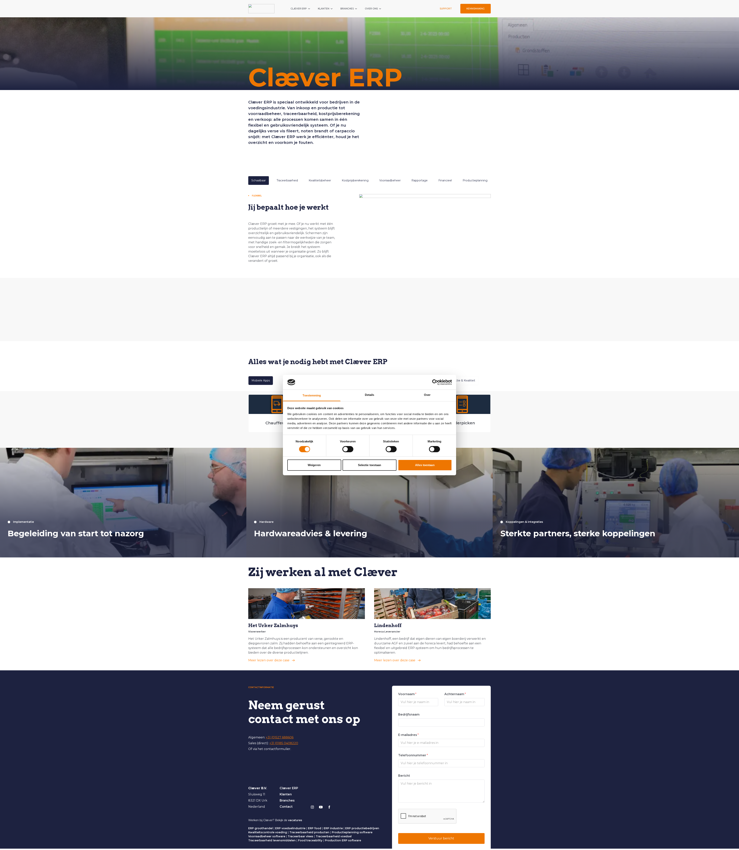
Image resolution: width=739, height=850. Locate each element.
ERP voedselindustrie (290, 828)
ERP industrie (333, 828)
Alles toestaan (424, 465)
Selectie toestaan (369, 465)
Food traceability (310, 840)
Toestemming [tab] (312, 395)
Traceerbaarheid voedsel (334, 836)
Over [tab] (427, 394)
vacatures (295, 820)
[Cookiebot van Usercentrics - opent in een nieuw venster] (435, 382)
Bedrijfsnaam (409, 714)
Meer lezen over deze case (268, 660)
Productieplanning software (352, 832)
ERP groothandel (260, 828)
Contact (286, 806)
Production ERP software (343, 840)
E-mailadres (408, 735)
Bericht (404, 775)
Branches (287, 800)
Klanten (286, 794)
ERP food (314, 828)
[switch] (347, 449)
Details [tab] (369, 394)
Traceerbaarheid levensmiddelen (272, 840)
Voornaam (407, 694)
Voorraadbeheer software (266, 836)
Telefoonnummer (413, 755)
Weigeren (314, 465)
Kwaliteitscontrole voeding (267, 832)
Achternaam (455, 694)
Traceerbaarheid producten (309, 832)
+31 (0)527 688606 (279, 737)
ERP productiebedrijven (362, 828)
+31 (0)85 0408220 (283, 743)
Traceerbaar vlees (300, 836)
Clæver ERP (289, 788)
